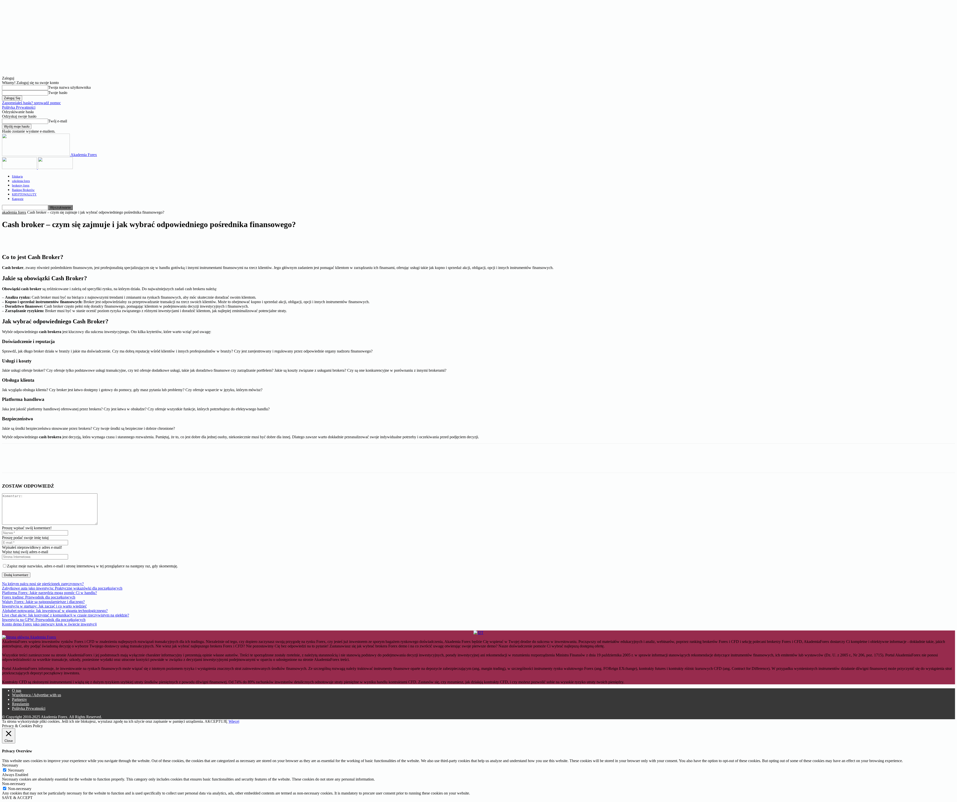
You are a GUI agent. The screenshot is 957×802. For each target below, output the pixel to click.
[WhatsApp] (82, 240)
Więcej (234, 721)
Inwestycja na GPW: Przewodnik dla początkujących (43, 620)
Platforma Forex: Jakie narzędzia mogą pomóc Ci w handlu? (49, 593)
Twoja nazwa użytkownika (69, 87)
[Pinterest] (64, 240)
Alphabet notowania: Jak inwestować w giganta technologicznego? (55, 611)
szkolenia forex (21, 181)
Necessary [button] (10, 765)
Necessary (16, 770)
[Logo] (20, 168)
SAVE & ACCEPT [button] (17, 798)
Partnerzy (19, 699)
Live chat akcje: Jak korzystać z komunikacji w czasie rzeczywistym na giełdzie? (65, 615)
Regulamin (20, 704)
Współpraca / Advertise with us (36, 695)
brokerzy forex (20, 185)
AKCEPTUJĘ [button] (216, 721)
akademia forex (14, 212)
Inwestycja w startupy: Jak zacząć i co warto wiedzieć (44, 606)
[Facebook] (10, 240)
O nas (16, 690)
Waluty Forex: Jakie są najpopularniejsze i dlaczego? (43, 602)
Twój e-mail (57, 121)
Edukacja (17, 176)
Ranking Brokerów (23, 190)
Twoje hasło (57, 92)
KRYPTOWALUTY (24, 194)
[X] (28, 240)
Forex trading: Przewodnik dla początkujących (38, 597)
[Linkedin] (46, 240)
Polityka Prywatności (18, 107)
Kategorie (17, 199)
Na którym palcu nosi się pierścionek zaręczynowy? (43, 584)
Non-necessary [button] (13, 784)
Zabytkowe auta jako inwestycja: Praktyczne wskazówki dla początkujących (62, 588)
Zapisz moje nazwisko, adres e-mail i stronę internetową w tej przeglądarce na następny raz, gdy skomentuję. (92, 566)
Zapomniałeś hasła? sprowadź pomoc (31, 103)
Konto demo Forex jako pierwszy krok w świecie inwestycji (49, 624)
